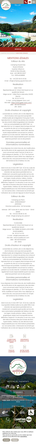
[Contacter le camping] (30, 2)
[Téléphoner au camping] (26, 2)
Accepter (6, 440)
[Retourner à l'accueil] (6, 5)
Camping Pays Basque (8, 53)
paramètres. (23, 436)
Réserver (18, 49)
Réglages (14, 440)
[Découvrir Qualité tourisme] (8, 419)
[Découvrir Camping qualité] (22, 412)
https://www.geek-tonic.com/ (21, 102)
